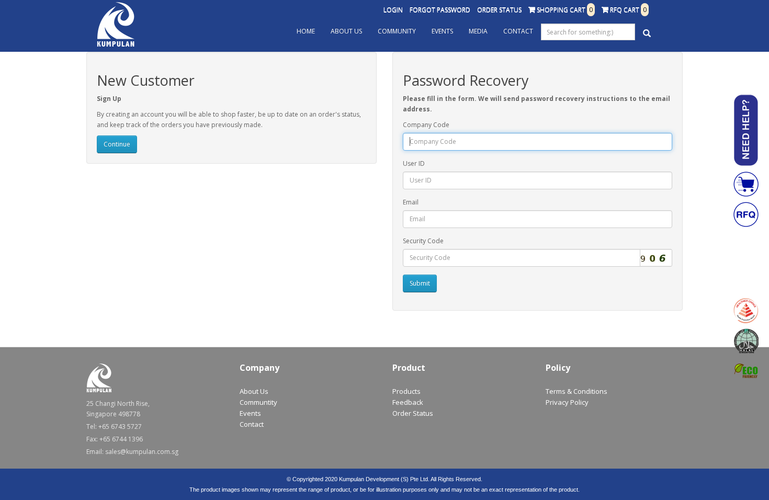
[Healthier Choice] (746, 310)
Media (478, 31)
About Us (346, 31)
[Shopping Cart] (746, 184)
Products (406, 391)
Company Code (426, 124)
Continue (117, 144)
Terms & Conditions (576, 391)
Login (393, 9)
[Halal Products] (746, 341)
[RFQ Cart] (746, 214)
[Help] (746, 130)
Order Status (499, 9)
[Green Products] (746, 371)
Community (397, 31)
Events (442, 31)
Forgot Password (440, 9)
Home (306, 31)
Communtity (258, 402)
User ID (414, 163)
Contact (518, 31)
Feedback (407, 402)
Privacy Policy (567, 402)
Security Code (423, 240)
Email (411, 202)
